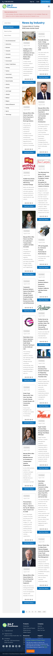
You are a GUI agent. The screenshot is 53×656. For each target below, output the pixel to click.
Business (8, 47)
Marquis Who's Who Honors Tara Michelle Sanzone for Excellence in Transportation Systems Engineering (28, 459)
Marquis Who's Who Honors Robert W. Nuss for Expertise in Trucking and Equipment (28, 579)
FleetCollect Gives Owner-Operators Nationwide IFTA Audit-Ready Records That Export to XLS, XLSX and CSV (28, 343)
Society (7, 107)
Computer (8, 50)
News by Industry (8, 27)
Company (40, 624)
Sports (7, 111)
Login (37, 1)
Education (8, 57)
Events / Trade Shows (11, 64)
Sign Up (32, 1)
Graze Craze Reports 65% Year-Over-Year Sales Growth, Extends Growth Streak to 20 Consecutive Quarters (28, 399)
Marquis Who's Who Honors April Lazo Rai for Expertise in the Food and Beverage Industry (28, 117)
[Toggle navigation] (49, 6)
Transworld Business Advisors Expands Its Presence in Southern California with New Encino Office (43, 286)
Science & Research (10, 104)
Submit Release (45, 1)
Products (26, 624)
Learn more (43, 645)
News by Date (8, 31)
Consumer (8, 54)
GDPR (45, 647)
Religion (7, 101)
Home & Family (9, 77)
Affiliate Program (27, 632)
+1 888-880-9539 (8, 1)
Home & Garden (9, 81)
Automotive (8, 44)
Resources (26, 635)
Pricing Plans (26, 626)
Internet (7, 87)
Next (39, 611)
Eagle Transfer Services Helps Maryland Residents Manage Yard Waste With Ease (43, 430)
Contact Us (40, 638)
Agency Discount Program (29, 628)
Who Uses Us (41, 628)
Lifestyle (8, 94)
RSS (24, 640)
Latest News (7, 23)
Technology (8, 114)
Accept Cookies (30, 651)
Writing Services (27, 630)
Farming (8, 67)
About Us (40, 626)
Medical (7, 97)
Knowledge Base (27, 638)
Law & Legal (8, 91)
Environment (9, 60)
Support (40, 635)
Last (44, 611)
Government (9, 74)
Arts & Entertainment (10, 40)
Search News (7, 35)
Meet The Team (41, 630)
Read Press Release (28, 82)
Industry (8, 84)
